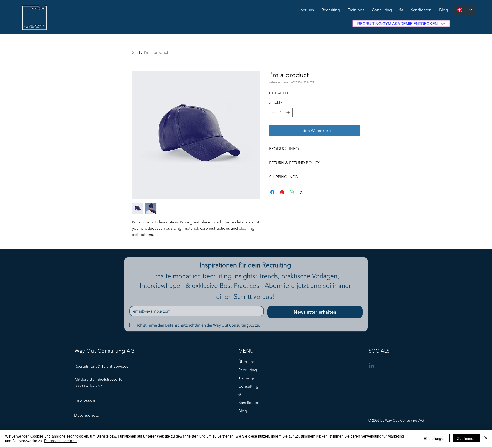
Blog (242, 410)
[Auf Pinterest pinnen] (282, 192)
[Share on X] (302, 192)
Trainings (246, 378)
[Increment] (288, 112)
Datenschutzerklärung (62, 440)
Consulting (248, 386)
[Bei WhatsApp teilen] (292, 192)
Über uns (246, 361)
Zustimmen (466, 438)
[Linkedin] (371, 366)
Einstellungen (434, 438)
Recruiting (247, 369)
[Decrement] (273, 112)
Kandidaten (248, 402)
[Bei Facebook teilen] (272, 192)
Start (136, 52)
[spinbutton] (280, 112)
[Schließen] (486, 438)
